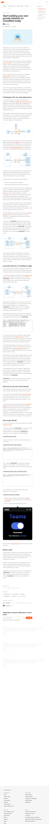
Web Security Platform (30, 821)
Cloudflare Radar (8, 813)
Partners (6, 798)
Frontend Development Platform (32, 817)
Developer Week (20, 6)
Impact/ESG (28, 802)
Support (6, 819)
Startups (6, 802)
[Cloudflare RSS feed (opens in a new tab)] (12, 603)
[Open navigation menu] (47, 2)
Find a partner (7, 800)
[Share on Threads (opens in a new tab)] (16, 588)
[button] (17, 129)
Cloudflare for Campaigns (31, 798)
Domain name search (9, 806)
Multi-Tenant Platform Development (33, 819)
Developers (27, 6)
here (27, 92)
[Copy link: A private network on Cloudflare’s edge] (2, 265)
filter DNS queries (27, 394)
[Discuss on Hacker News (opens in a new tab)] (4, 588)
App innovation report (9, 811)
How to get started (41, 17)
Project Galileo (28, 794)
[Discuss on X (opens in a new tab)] (6, 588)
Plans (5, 794)
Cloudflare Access (11, 6)
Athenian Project (29, 796)
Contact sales (7, 796)
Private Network (6, 596)
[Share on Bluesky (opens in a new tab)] (11, 588)
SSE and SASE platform (30, 811)
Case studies (6, 815)
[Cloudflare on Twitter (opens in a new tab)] (14, 603)
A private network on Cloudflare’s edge (42, 12)
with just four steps (7, 424)
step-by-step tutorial (15, 543)
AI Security (27, 815)
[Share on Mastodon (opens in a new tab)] (14, 588)
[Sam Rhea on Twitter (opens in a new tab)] (12, 606)
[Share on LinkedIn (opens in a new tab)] (9, 588)
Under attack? (7, 804)
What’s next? (40, 18)
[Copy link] (19, 588)
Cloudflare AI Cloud (29, 813)
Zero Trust (23, 596)
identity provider (18, 336)
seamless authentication (16, 147)
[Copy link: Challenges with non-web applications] (2, 97)
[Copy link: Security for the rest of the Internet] (2, 386)
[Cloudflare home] (2, 2)
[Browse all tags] (31, 6)
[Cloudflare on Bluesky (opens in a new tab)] (25, 603)
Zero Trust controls (7, 62)
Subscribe (29, 617)
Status (5, 817)
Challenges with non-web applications (42, 9)
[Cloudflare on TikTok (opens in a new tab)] (30, 603)
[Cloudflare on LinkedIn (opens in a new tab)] (16, 603)
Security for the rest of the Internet (42, 15)
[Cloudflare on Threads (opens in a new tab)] (28, 603)
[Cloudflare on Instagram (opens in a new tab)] (21, 603)
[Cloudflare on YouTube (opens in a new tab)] (19, 603)
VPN (19, 596)
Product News (13, 596)
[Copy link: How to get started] (2, 420)
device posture (16, 142)
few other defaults (18, 348)
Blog (5, 823)
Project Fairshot (28, 800)
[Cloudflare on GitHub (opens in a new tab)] (23, 603)
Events (5, 821)
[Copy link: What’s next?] (2, 549)
